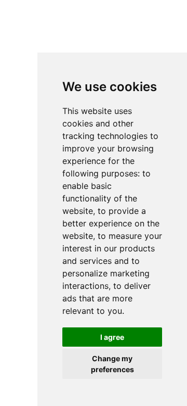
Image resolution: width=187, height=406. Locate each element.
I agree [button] (112, 337)
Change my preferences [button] (112, 364)
